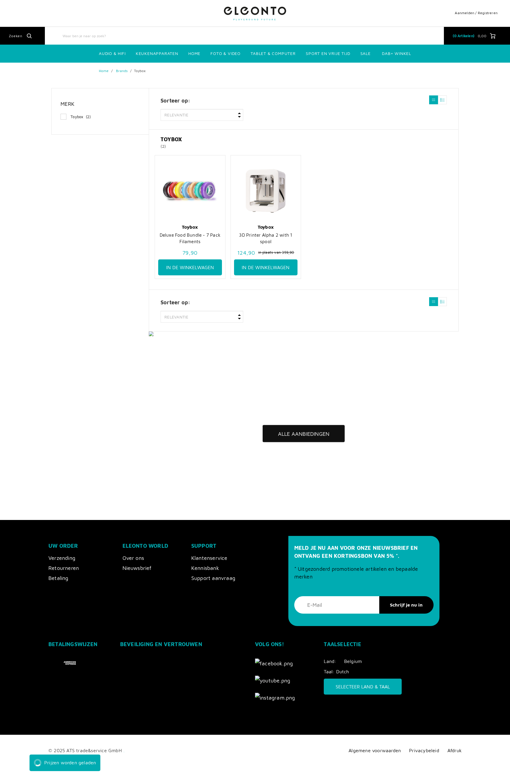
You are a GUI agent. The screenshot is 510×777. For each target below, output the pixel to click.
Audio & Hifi (112, 53)
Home (194, 53)
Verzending (61, 558)
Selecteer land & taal (363, 686)
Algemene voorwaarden (375, 750)
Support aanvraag (213, 578)
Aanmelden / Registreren (476, 13)
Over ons (133, 558)
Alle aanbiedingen (303, 434)
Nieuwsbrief (137, 568)
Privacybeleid (424, 750)
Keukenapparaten (157, 53)
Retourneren (63, 568)
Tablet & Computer (273, 53)
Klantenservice (209, 558)
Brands (122, 71)
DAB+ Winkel (396, 53)
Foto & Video (225, 53)
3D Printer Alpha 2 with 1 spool (265, 238)
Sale (365, 53)
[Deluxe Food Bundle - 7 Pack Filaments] (190, 191)
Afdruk (454, 750)
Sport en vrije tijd (328, 53)
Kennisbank (205, 568)
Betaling (58, 578)
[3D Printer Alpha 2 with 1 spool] (266, 191)
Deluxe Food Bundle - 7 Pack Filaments (190, 238)
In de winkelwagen (190, 267)
